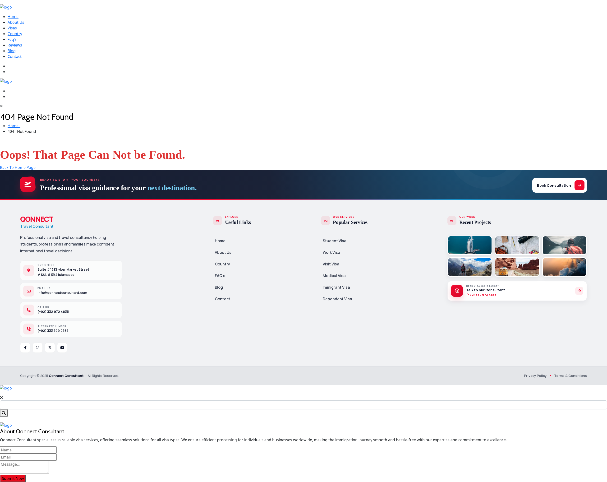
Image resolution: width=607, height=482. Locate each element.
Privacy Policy (535, 375)
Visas (12, 28)
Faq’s (12, 39)
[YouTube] (62, 348)
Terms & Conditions (570, 375)
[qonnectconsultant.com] (6, 6)
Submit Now (13, 478)
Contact (15, 56)
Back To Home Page (18, 167)
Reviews (15, 45)
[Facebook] (25, 348)
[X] (50, 348)
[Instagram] (37, 348)
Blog (12, 50)
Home (13, 16)
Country (15, 33)
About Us (16, 22)
